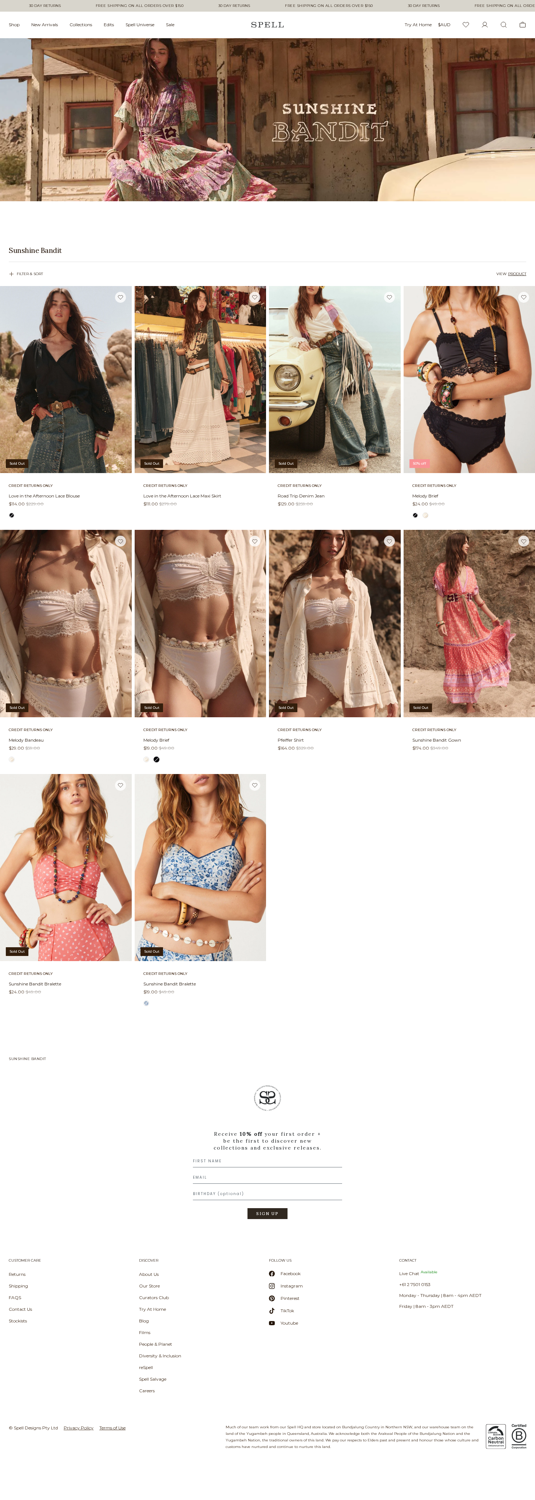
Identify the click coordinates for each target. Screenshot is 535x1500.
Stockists (18, 1321)
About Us (149, 1274)
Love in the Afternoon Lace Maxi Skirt (182, 496)
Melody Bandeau (26, 740)
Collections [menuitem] (81, 24)
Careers (147, 1390)
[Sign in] (484, 25)
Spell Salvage (152, 1379)
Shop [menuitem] (14, 24)
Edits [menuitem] (109, 24)
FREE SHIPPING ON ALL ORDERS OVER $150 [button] (140, 6)
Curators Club (154, 1297)
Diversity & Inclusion (160, 1355)
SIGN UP (267, 1213)
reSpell (146, 1367)
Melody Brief (425, 496)
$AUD (444, 24)
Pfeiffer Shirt (291, 740)
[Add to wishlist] (120, 297)
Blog (144, 1321)
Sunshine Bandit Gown (436, 740)
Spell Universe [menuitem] (140, 24)
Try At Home (152, 1309)
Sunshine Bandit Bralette (35, 984)
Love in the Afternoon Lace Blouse (44, 496)
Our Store (149, 1286)
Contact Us (20, 1309)
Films (144, 1332)
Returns (17, 1274)
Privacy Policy (79, 1427)
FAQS (15, 1297)
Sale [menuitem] (170, 24)
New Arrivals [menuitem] (44, 24)
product (517, 273)
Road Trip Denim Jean (301, 496)
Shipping (18, 1286)
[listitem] (267, 250)
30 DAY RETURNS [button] (45, 6)
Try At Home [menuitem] (418, 24)
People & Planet (155, 1344)
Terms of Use (112, 1427)
